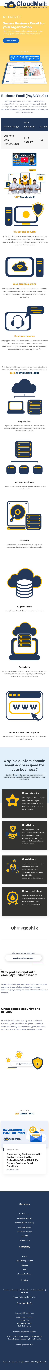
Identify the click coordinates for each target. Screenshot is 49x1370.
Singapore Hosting (24, 1218)
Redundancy (24, 667)
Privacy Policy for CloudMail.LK (24, 1297)
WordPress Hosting (24, 1231)
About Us (24, 1265)
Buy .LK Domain (24, 1214)
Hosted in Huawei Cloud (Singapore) (24, 732)
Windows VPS (24, 1240)
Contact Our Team (24, 1274)
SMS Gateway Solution (24, 1261)
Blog (24, 1269)
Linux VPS (24, 1236)
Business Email (13, 1149)
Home (24, 1256)
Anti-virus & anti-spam (24, 482)
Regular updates (24, 607)
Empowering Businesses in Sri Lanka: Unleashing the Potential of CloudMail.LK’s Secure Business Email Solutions (24, 1160)
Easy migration (24, 421)
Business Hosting (24, 1227)
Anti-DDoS (24, 540)
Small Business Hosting (24, 1223)
